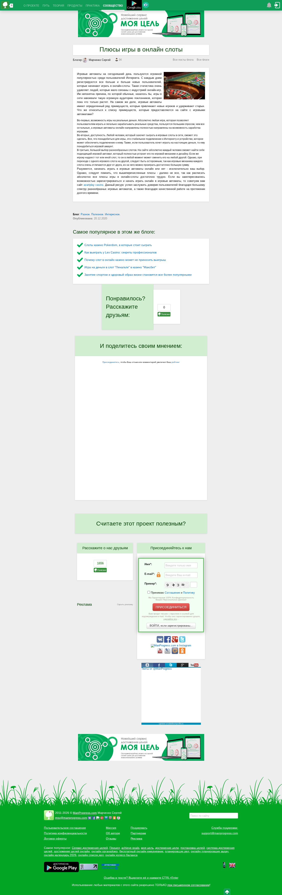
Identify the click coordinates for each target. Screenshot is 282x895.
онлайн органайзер (104, 851)
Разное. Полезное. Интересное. (100, 214)
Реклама (136, 838)
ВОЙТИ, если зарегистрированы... (171, 625)
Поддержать (139, 827)
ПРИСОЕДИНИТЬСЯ (171, 607)
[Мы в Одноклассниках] (182, 653)
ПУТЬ (46, 5)
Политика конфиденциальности (65, 833)
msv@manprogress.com (71, 817)
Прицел (114, 847)
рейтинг (176, 362)
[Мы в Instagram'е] (171, 645)
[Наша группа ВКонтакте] (160, 641)
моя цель (147, 847)
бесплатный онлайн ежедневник (141, 851)
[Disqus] (141, 446)
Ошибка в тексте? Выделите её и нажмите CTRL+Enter (141, 877)
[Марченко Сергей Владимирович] (119, 817)
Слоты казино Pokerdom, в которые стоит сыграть (118, 245)
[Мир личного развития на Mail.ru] (175, 653)
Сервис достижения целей (90, 847)
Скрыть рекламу (125, 604)
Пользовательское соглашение (65, 827)
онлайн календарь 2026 (60, 855)
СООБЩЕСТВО (113, 5)
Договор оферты (55, 838)
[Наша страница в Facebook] (168, 641)
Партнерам (138, 833)
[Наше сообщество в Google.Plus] (175, 641)
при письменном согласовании (188, 885)
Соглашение (172, 592)
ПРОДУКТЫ (74, 5)
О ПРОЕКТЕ (31, 5)
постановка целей (192, 847)
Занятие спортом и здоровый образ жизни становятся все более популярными (138, 274)
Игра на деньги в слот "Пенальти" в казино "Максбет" (120, 267)
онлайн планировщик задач (209, 851)
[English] (232, 867)
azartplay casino (93, 184)
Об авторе (113, 833)
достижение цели (167, 847)
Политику (189, 592)
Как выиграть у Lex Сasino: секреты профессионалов (120, 252)
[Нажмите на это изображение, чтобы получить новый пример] (177, 585)
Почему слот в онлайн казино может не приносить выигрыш (125, 259)
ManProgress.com (85, 812)
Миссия (111, 827)
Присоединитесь (110, 362)
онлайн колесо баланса (121, 855)
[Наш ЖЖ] (168, 653)
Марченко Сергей (99, 59)
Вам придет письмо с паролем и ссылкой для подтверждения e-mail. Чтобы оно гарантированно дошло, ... (171, 616)
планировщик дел (177, 851)
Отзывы (111, 838)
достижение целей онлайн (72, 851)
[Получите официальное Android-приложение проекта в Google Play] (134, 5)
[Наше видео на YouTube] (160, 653)
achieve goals (130, 847)
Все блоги (203, 59)
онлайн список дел (91, 855)
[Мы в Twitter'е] (182, 641)
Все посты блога (183, 59)
